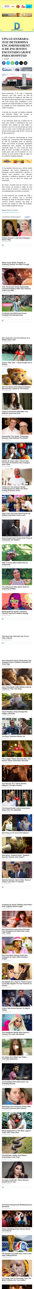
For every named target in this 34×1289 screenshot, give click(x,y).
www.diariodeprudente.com (10, 212)
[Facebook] (4, 63)
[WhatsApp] (12, 63)
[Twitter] (8, 63)
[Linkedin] (17, 63)
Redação (6, 58)
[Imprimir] (25, 63)
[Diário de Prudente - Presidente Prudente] (17, 27)
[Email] (21, 63)
